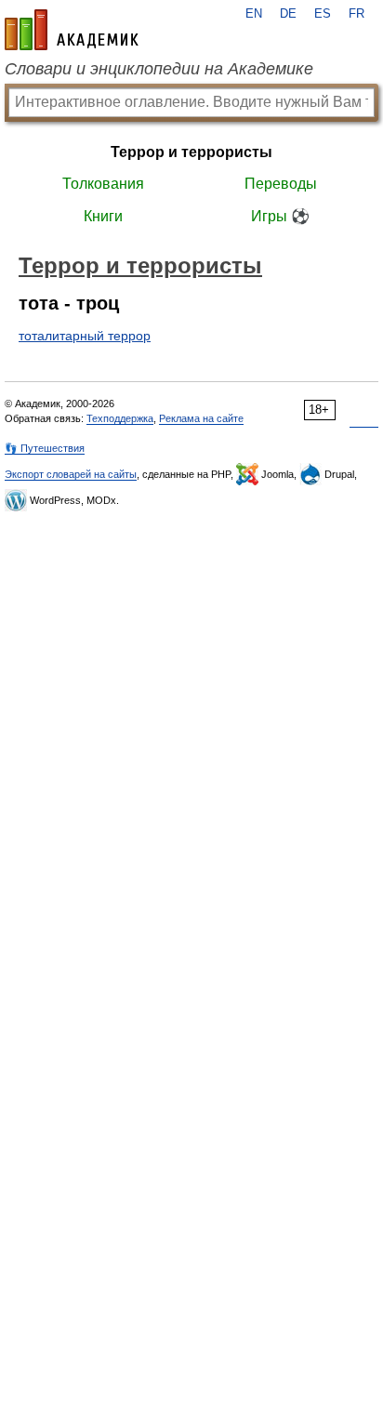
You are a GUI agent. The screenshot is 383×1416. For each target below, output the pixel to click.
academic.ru (72, 29)
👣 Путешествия (45, 448)
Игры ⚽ (280, 216)
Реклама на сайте (201, 418)
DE (288, 13)
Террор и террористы (191, 152)
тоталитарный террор (85, 335)
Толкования (103, 184)
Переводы (280, 184)
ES (322, 13)
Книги (103, 216)
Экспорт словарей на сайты (71, 474)
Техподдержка (119, 418)
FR (356, 13)
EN (253, 13)
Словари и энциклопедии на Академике (159, 69)
